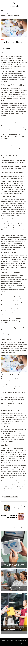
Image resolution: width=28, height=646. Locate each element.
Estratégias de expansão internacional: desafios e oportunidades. (14, 564)
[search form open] (14, 3)
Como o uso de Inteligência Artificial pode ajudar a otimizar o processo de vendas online (14, 631)
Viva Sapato (14, 6)
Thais (2, 52)
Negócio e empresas (5, 39)
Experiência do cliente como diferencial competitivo (14, 588)
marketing (8, 496)
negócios (15, 496)
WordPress (23, 643)
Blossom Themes (8, 643)
